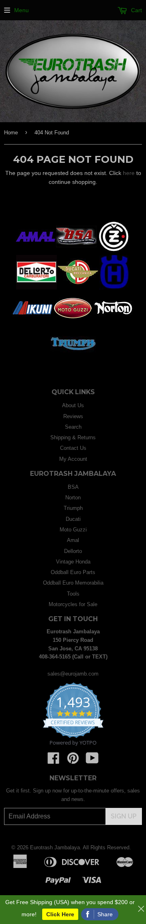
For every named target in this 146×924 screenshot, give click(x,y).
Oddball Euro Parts (73, 572)
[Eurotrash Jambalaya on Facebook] (53, 761)
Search (73, 427)
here (129, 173)
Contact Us (73, 448)
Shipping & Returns (73, 437)
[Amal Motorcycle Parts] (35, 252)
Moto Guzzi (73, 530)
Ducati (73, 519)
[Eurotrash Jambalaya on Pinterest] (73, 761)
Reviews (73, 416)
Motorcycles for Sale (73, 604)
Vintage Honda (73, 562)
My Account (73, 459)
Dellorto (73, 551)
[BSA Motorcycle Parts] (76, 252)
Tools (73, 594)
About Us (73, 405)
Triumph (73, 508)
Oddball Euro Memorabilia (73, 583)
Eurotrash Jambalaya (55, 847)
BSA (73, 487)
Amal (73, 540)
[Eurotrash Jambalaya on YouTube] (92, 761)
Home (11, 133)
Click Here (60, 914)
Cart (135, 10)
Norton (73, 497)
